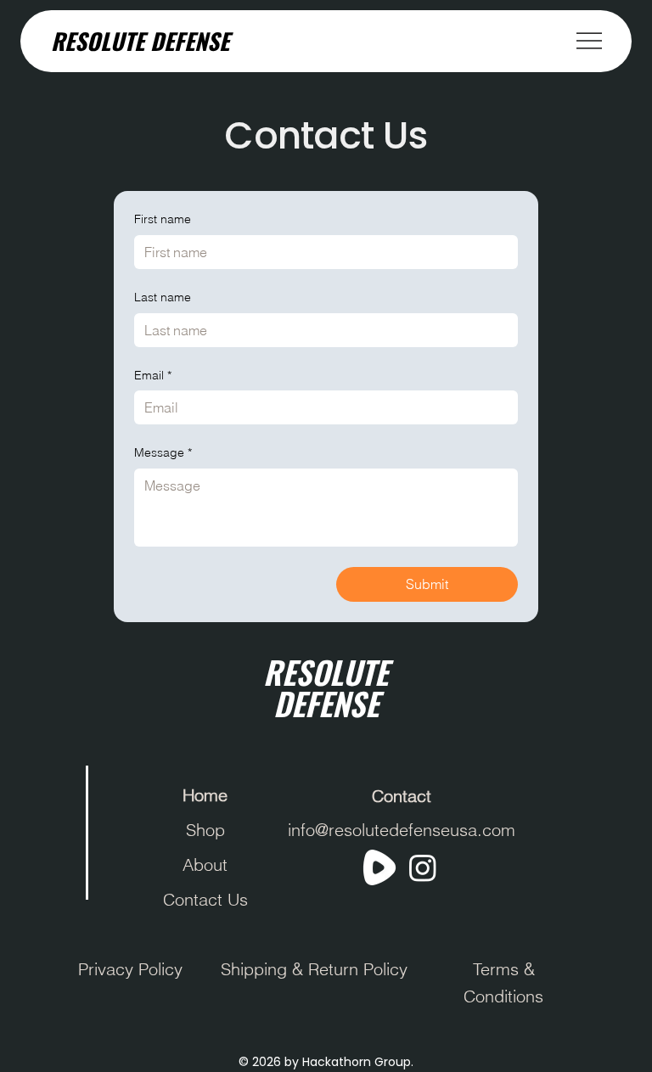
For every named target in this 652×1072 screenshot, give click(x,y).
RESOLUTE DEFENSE (140, 41)
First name (162, 219)
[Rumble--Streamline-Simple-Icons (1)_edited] (379, 867)
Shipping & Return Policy (314, 968)
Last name (162, 297)
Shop (205, 829)
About (205, 864)
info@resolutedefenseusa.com (401, 829)
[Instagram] (423, 867)
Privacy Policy (130, 968)
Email (152, 375)
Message (163, 452)
